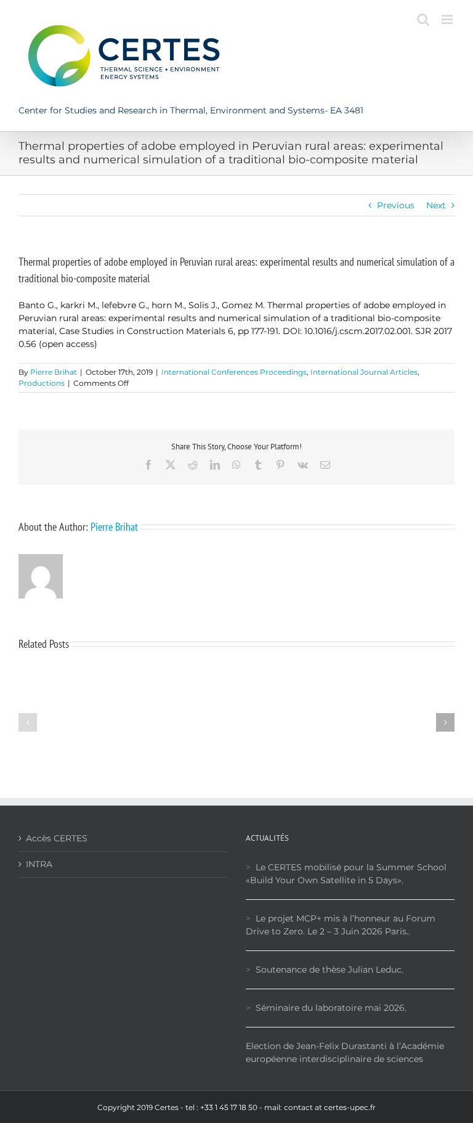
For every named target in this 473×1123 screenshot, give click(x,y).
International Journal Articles (364, 372)
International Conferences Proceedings (234, 372)
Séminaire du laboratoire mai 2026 (330, 1007)
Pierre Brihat (53, 372)
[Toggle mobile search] (423, 19)
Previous (395, 205)
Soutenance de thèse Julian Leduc (329, 969)
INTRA (39, 864)
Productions (41, 383)
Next (436, 205)
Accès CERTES (56, 838)
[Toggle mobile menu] (448, 19)
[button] (27, 722)
